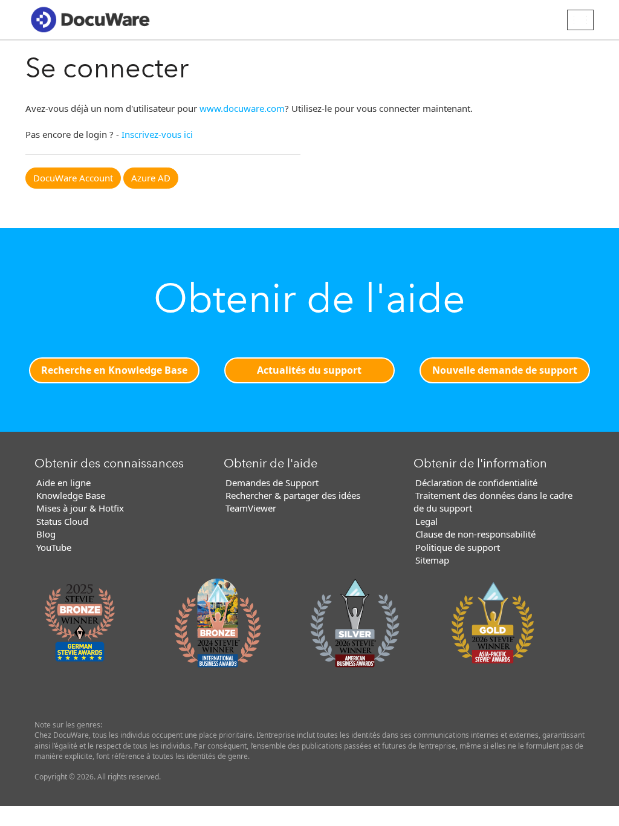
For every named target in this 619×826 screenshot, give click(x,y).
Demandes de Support (272, 482)
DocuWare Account (73, 178)
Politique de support (457, 547)
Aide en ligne (63, 482)
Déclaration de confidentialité (476, 482)
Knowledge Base (70, 495)
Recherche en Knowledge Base (114, 370)
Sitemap (432, 560)
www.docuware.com (242, 108)
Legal (426, 521)
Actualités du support (309, 370)
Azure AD (150, 178)
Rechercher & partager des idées (292, 495)
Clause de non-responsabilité (475, 534)
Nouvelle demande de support (504, 370)
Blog (46, 534)
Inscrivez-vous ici (157, 134)
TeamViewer (250, 508)
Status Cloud (62, 521)
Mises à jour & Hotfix (80, 508)
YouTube (53, 547)
